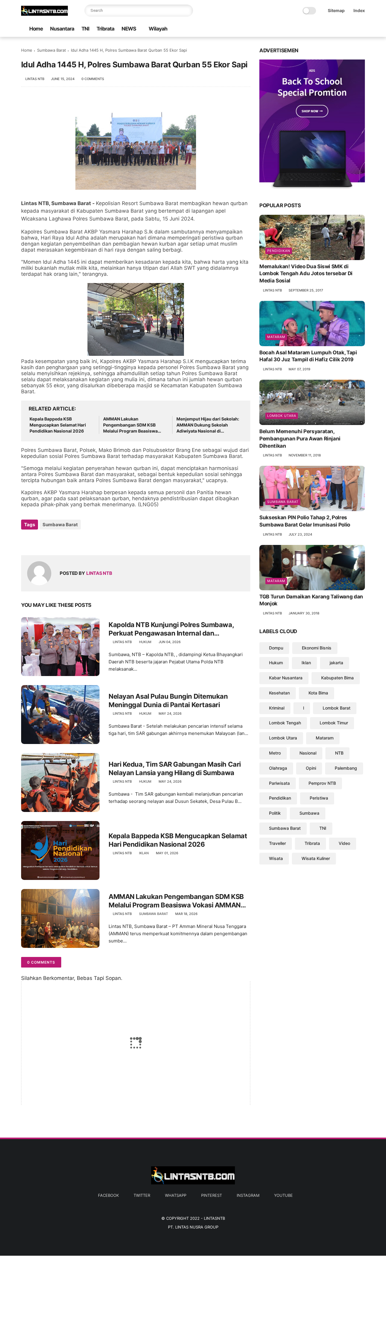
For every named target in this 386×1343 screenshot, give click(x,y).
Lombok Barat (336, 707)
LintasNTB (214, 1218)
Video (344, 843)
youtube (283, 1195)
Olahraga (278, 768)
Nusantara (62, 29)
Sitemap (336, 10)
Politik (275, 813)
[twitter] (323, 29)
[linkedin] (74, 541)
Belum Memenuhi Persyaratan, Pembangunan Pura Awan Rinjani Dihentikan (299, 438)
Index (359, 10)
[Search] (186, 11)
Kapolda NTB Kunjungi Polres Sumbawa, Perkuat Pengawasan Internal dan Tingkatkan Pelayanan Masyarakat (171, 629)
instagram (248, 1195)
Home (36, 29)
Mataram (276, 337)
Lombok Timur (334, 723)
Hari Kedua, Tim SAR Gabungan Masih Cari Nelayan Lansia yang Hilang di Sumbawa (175, 768)
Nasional (307, 752)
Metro (275, 752)
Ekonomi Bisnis (316, 647)
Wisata (276, 858)
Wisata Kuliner (316, 858)
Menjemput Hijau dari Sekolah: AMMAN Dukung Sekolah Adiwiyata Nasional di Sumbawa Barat (207, 425)
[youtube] (361, 29)
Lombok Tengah (285, 723)
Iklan (144, 853)
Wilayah (158, 29)
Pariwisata (279, 783)
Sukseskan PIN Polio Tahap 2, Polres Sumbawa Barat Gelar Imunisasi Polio (304, 521)
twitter (142, 1195)
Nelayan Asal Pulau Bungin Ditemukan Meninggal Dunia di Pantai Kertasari (168, 700)
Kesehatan (279, 692)
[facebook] (313, 29)
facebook (108, 1195)
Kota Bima (318, 692)
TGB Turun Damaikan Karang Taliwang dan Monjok (311, 600)
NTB (339, 752)
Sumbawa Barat (51, 50)
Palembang (346, 768)
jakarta (336, 662)
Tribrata (105, 29)
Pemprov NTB (322, 783)
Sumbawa (309, 813)
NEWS (129, 29)
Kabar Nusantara (285, 677)
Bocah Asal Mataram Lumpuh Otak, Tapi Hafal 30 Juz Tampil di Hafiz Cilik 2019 (308, 356)
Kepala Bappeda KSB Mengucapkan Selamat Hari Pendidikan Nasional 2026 (58, 424)
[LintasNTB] (44, 14)
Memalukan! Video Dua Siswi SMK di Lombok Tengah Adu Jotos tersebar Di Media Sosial (306, 273)
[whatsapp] (332, 29)
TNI (85, 29)
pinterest (211, 1195)
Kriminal (276, 707)
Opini (311, 768)
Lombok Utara (281, 416)
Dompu (276, 647)
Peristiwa (319, 798)
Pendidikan (278, 251)
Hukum (145, 642)
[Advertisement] (181, 1298)
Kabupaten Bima (337, 677)
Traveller (277, 843)
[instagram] (352, 29)
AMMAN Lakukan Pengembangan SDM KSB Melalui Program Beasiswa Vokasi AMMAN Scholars (130, 425)
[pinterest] (342, 29)
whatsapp (175, 1195)
